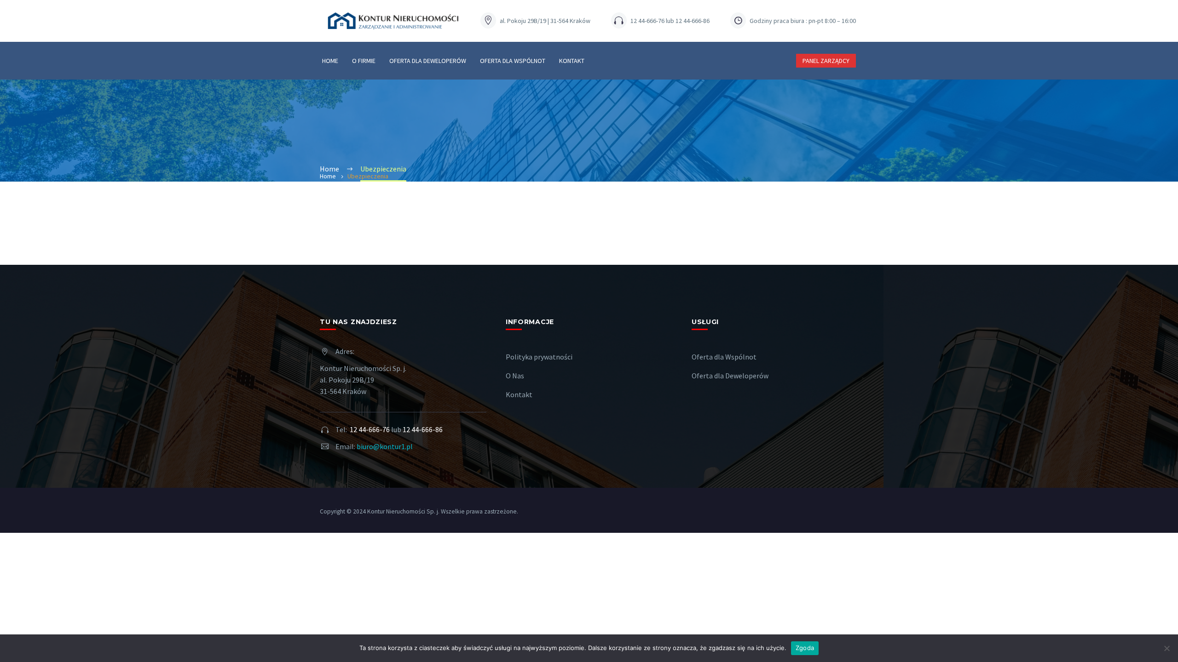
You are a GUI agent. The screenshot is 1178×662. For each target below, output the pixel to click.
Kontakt (571, 61)
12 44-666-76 (370, 429)
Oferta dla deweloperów (427, 61)
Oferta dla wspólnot (512, 61)
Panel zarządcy (826, 61)
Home (330, 61)
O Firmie (363, 61)
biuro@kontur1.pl (385, 446)
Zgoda (805, 647)
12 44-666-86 (423, 429)
